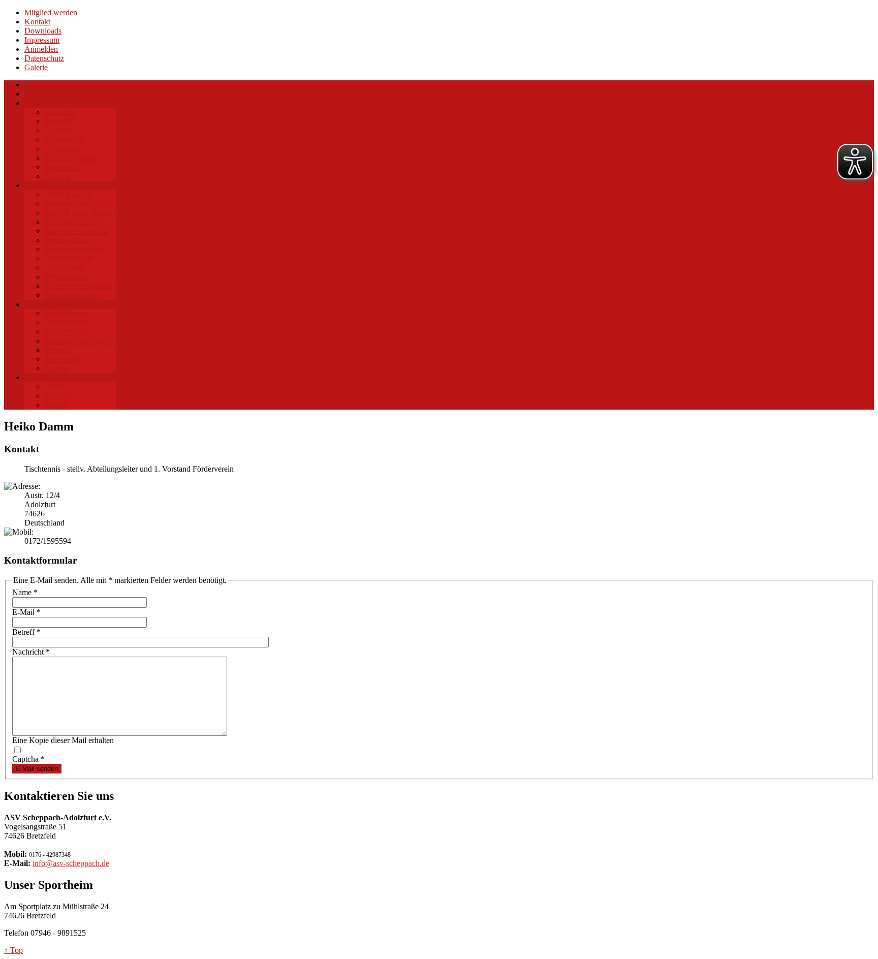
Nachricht (31, 651)
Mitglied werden (50, 12)
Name (25, 592)
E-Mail (26, 612)
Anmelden (41, 49)
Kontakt (37, 21)
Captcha (28, 759)
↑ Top (13, 950)
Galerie (36, 67)
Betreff (26, 632)
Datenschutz (44, 58)
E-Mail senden (37, 768)
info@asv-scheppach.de (71, 863)
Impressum (41, 40)
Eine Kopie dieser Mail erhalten (63, 740)
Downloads (42, 30)
